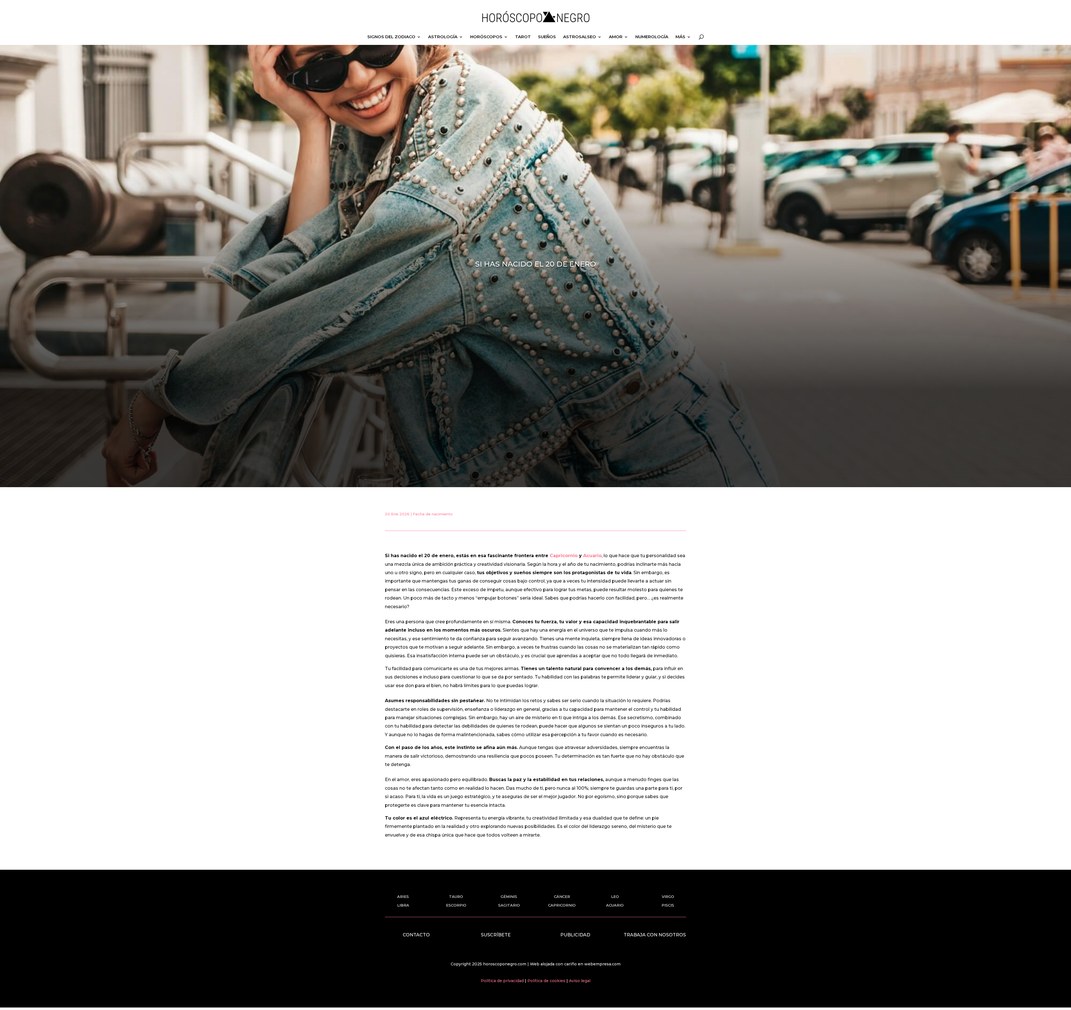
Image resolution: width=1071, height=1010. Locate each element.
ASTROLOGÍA (442, 37)
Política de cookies (546, 980)
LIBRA (403, 905)
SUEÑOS (547, 37)
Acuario (592, 555)
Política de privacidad (503, 980)
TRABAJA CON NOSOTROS (655, 934)
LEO (615, 896)
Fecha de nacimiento (433, 514)
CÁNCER (562, 896)
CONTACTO (416, 934)
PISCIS (668, 905)
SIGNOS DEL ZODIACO (391, 37)
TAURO (456, 896)
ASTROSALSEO (579, 37)
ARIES (403, 896)
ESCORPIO (456, 905)
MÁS (680, 37)
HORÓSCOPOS (486, 37)
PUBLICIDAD (575, 934)
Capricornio (564, 555)
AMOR (616, 37)
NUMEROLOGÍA (651, 37)
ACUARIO (615, 905)
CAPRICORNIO (562, 905)
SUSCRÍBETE (496, 934)
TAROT (523, 37)
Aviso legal (579, 980)
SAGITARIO (509, 905)
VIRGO (668, 896)
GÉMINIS (509, 896)
